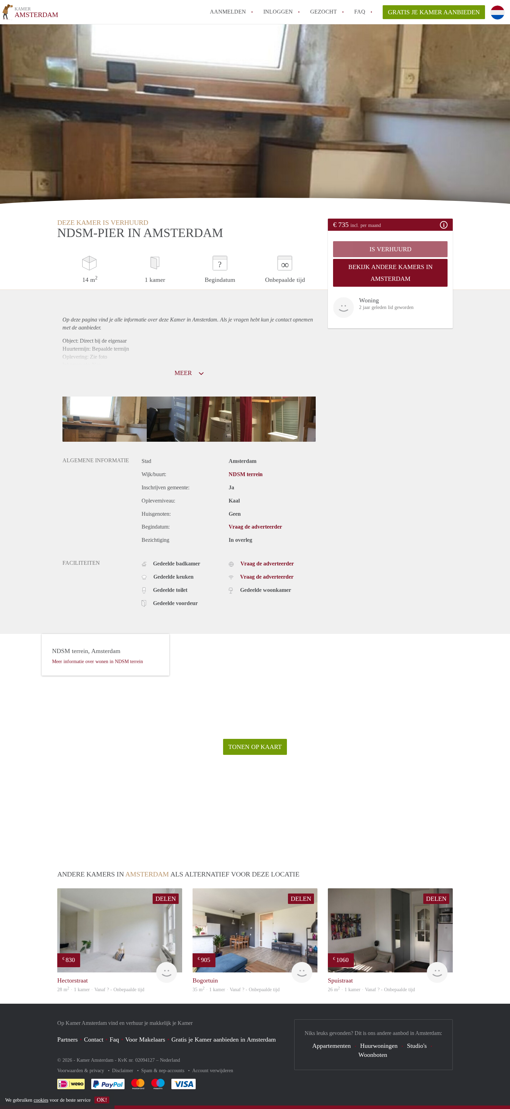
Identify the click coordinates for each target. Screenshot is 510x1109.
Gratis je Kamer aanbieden (434, 12)
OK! (102, 1100)
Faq (114, 1039)
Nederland (170, 1060)
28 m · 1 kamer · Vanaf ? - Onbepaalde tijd (100, 989)
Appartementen (331, 1045)
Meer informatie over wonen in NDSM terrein (97, 661)
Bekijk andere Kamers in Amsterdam (390, 272)
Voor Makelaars (145, 1039)
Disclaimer (123, 1070)
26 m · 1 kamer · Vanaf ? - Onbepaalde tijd (371, 989)
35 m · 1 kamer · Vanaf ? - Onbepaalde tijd (236, 989)
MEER (184, 372)
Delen (165, 898)
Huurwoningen (379, 1045)
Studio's (417, 1045)
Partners (67, 1039)
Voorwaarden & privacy (81, 1070)
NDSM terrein (246, 474)
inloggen (278, 12)
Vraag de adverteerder (255, 527)
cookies (41, 1100)
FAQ (359, 12)
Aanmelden (228, 12)
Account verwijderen (212, 1070)
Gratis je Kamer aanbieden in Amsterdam (223, 1039)
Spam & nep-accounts (163, 1070)
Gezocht (323, 12)
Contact (93, 1039)
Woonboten (372, 1054)
